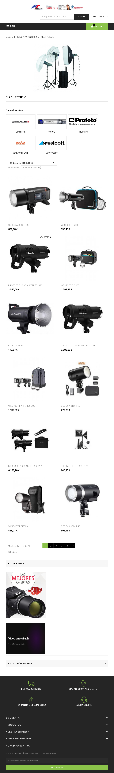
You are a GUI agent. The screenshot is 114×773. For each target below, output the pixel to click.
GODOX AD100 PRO (71, 406)
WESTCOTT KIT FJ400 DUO (21, 406)
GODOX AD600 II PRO (18, 225)
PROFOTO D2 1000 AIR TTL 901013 (78, 345)
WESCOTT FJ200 (69, 225)
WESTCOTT (52, 153)
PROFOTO (83, 132)
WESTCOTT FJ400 (70, 285)
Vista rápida (13, 233)
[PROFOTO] (83, 121)
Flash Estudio (17, 563)
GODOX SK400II (16, 345)
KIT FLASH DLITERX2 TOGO (75, 466)
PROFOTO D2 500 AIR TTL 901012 (25, 285)
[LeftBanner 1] (26, 596)
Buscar (82, 17)
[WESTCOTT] (52, 143)
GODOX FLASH (20, 153)
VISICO (51, 132)
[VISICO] (52, 121)
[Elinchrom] (20, 121)
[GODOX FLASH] (20, 143)
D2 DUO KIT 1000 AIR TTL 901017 (25, 466)
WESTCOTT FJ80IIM (18, 526)
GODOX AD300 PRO (71, 526)
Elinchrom (21, 132)
